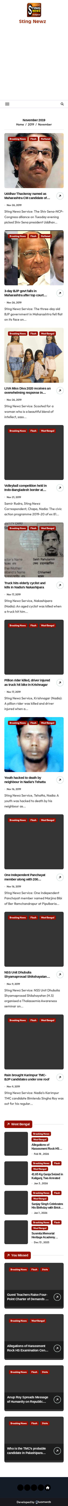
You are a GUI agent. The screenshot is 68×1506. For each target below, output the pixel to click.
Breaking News (18, 138)
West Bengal (47, 333)
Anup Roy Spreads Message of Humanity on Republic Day (27, 1401)
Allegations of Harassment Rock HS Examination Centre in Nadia (28, 1350)
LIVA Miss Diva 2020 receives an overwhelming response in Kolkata (27, 393)
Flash (33, 138)
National (45, 138)
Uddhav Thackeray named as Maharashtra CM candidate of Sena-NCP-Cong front (25, 198)
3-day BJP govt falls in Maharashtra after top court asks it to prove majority (24, 295)
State (45, 1269)
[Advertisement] (34, 63)
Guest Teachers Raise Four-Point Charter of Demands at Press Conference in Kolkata (27, 1299)
